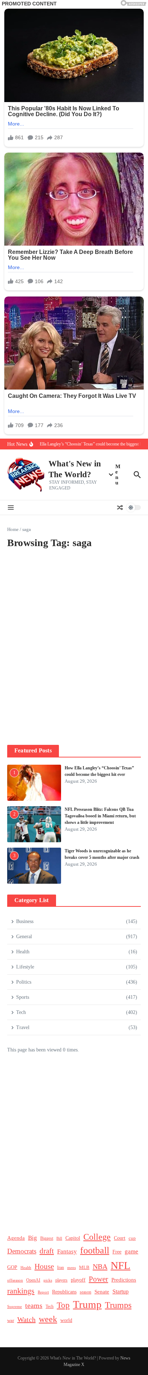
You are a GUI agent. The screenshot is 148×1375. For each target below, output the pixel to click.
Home (13, 529)
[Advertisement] (74, 656)
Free (116, 1252)
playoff (78, 1280)
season (85, 1292)
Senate (101, 1292)
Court (119, 1238)
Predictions (123, 1280)
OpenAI (33, 1280)
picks (47, 1280)
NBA (100, 1266)
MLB (84, 1267)
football (94, 1250)
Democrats (21, 1251)
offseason (15, 1280)
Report (43, 1292)
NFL (120, 1265)
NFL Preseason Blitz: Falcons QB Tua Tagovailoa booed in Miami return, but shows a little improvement (100, 816)
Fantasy (67, 1251)
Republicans (64, 1292)
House (44, 1266)
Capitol (72, 1238)
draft (47, 1251)
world (66, 1320)
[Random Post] (120, 507)
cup (132, 1238)
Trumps (118, 1305)
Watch (26, 1319)
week (48, 1319)
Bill (59, 1238)
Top (63, 1305)
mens (71, 1268)
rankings (20, 1291)
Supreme (14, 1306)
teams (33, 1305)
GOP (12, 1267)
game (131, 1251)
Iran (60, 1267)
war (10, 1320)
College (97, 1237)
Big (32, 1237)
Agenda (16, 1238)
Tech (50, 1306)
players (61, 1280)
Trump (87, 1304)
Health (25, 1267)
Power (98, 1279)
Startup (120, 1291)
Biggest (46, 1238)
